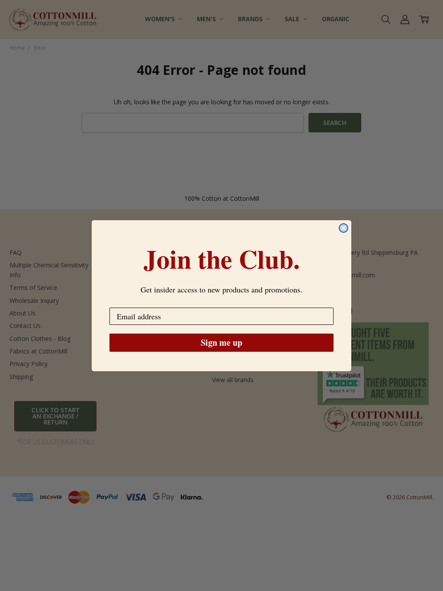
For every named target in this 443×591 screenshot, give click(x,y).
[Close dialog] (343, 228)
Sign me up (221, 342)
